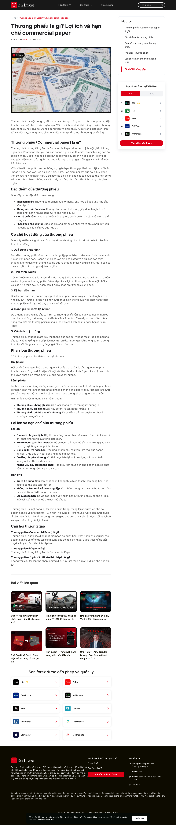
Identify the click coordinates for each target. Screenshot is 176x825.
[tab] (130, 93)
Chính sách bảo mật (45, 819)
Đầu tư (25, 39)
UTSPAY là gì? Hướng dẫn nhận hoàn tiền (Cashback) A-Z (25, 619)
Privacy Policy (111, 812)
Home (13, 18)
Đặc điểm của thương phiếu (139, 37)
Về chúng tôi (107, 5)
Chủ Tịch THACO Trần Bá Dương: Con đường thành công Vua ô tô (93, 655)
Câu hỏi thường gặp (135, 69)
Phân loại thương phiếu (136, 52)
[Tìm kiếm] (162, 5)
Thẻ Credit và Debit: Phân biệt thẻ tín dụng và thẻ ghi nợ (25, 658)
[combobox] (149, 5)
